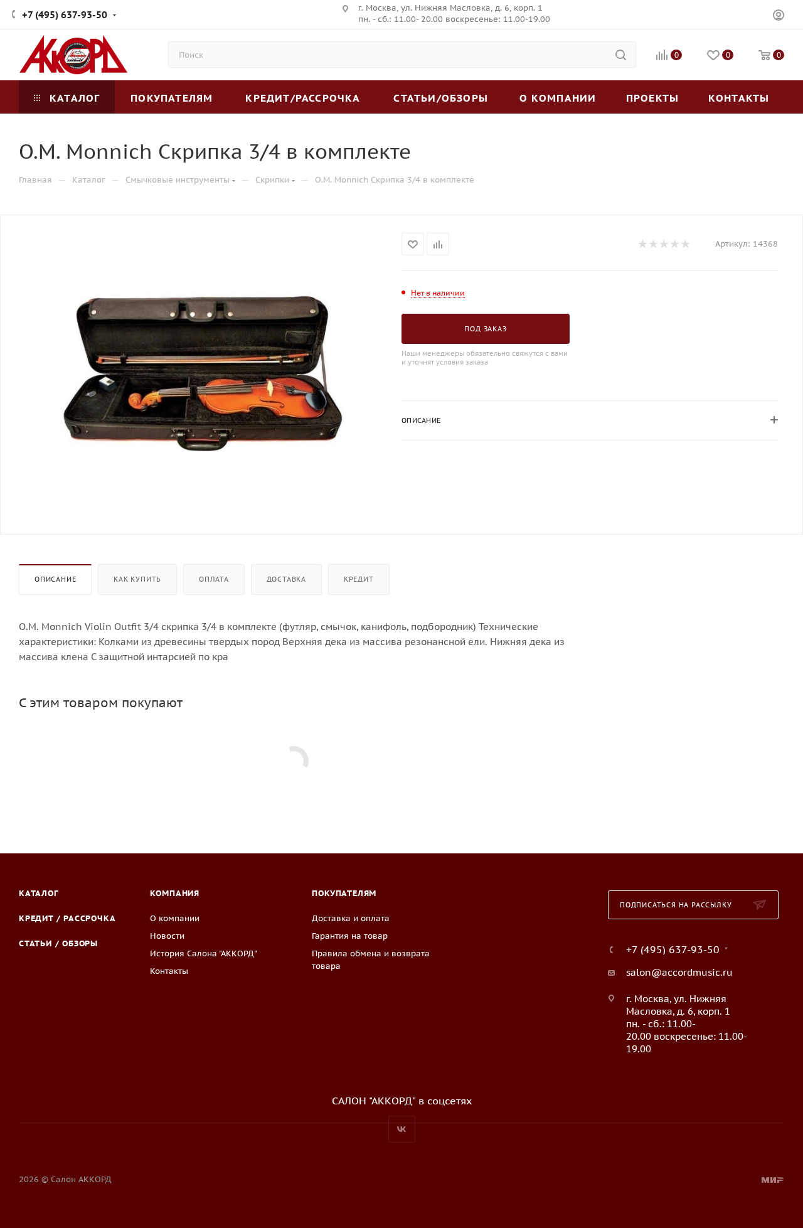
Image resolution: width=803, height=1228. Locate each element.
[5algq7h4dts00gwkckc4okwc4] (201, 373)
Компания (174, 893)
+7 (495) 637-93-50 (64, 15)
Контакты (169, 971)
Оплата (214, 579)
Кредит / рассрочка (67, 918)
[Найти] (620, 54)
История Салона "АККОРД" (203, 953)
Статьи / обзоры (58, 943)
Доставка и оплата (351, 918)
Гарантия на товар (350, 936)
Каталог (38, 893)
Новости (167, 936)
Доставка (286, 579)
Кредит (359, 579)
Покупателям (344, 893)
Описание (55, 579)
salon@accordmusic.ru (679, 972)
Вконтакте (401, 1129)
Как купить (137, 579)
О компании (174, 918)
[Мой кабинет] (778, 16)
